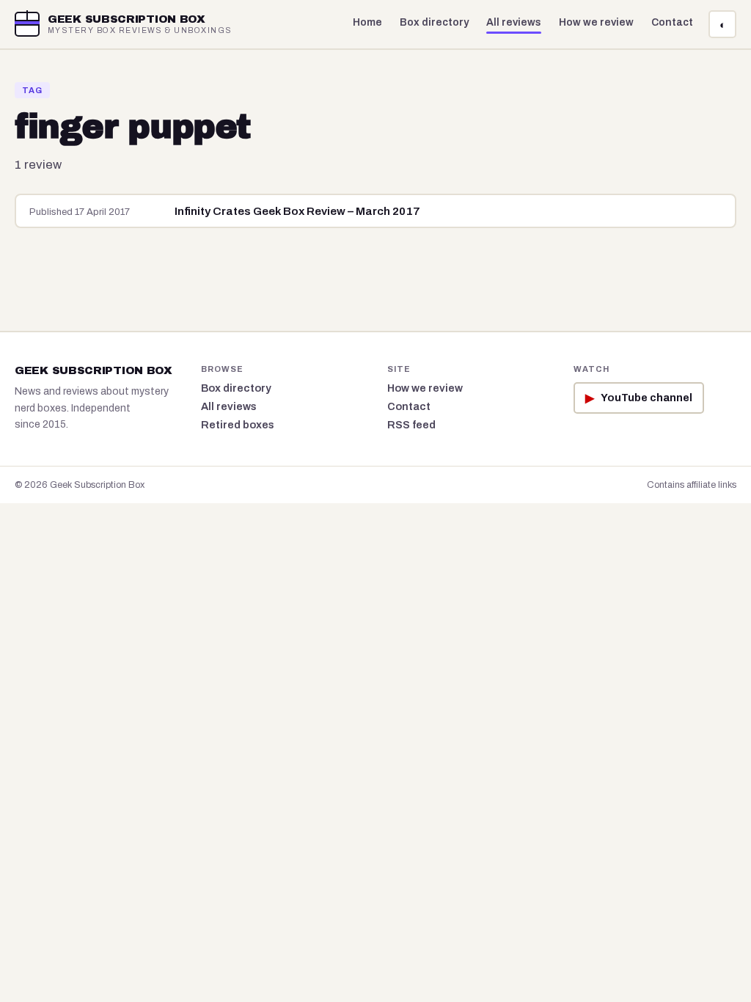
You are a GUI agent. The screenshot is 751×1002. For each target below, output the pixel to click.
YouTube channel (638, 398)
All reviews (513, 22)
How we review (596, 22)
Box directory (434, 22)
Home (367, 22)
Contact (672, 22)
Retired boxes (237, 425)
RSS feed (411, 425)
